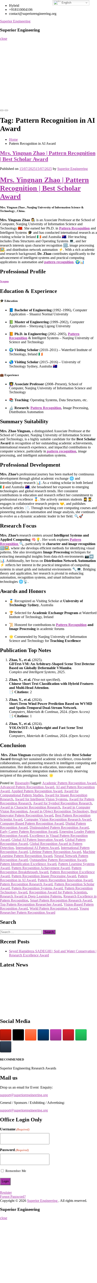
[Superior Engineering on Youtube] (5, 1034)
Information (10, 90)
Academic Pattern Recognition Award (69, 783)
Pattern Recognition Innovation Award (65, 880)
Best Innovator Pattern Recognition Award (48, 813)
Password (14, 1150)
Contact (7, 99)
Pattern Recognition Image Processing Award (44, 876)
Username (14, 1129)
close (3, 38)
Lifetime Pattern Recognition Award (55, 852)
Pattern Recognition (74, 228)
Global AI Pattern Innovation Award (37, 840)
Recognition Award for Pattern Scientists (58, 892)
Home (6, 45)
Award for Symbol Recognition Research (62, 803)
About (6, 54)
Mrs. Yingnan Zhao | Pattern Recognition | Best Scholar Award (47, 156)
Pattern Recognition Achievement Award (41, 868)
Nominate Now (12, 63)
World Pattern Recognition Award (54, 908)
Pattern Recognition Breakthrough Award (40, 870)
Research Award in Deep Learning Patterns (31, 896)
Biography (22, 783)
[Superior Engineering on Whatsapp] (81, 1034)
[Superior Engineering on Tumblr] (5, 1046)
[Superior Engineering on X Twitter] (18, 1034)
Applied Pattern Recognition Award (36, 791)
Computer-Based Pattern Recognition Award (32, 823)
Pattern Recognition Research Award (26, 884)
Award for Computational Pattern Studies (39, 793)
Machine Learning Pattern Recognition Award (47, 854)
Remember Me (15, 1171)
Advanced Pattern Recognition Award (27, 787)
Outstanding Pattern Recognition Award (58, 860)
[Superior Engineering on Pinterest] (68, 1034)
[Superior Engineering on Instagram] (55, 1034)
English (66, 2)
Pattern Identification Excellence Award (28, 864)
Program (7, 81)
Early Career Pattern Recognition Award (29, 831)
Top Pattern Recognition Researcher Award (31, 904)
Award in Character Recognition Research (30, 807)
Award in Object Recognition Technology (59, 811)
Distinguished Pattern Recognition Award (59, 827)
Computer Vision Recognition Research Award (57, 819)
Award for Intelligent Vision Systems (41, 799)
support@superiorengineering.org (24, 1095)
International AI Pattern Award (37, 848)
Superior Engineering (15, 21)
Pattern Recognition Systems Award (37, 888)
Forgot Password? (13, 1196)
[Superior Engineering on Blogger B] (30, 1034)
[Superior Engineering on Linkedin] (43, 1034)
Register (7, 72)
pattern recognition (59, 262)
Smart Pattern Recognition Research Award (61, 900)
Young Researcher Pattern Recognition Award (44, 910)
